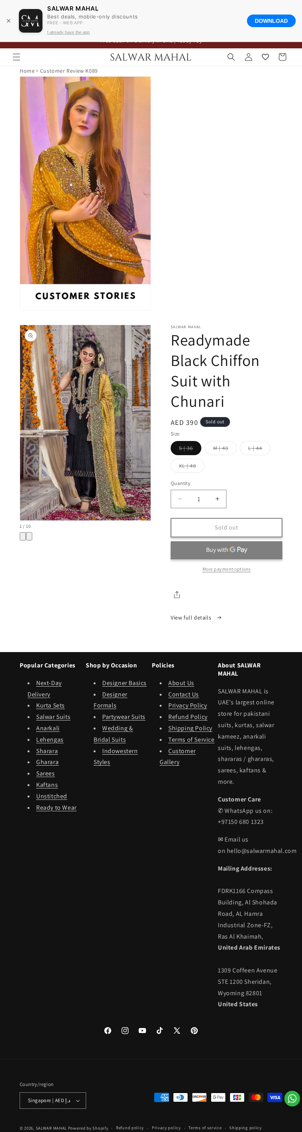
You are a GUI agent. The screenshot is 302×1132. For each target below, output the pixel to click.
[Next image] (29, 536)
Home (27, 70)
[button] (16, 57)
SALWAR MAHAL (51, 1128)
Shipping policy (245, 1127)
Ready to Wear (56, 807)
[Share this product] (177, 594)
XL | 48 (191, 467)
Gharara (47, 762)
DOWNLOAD (271, 21)
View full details (192, 617)
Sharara (47, 751)
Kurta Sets (50, 705)
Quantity (180, 483)
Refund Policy (188, 717)
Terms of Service (191, 739)
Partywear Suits (123, 717)
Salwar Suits (53, 717)
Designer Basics (124, 683)
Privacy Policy (187, 705)
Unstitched (51, 796)
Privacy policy (166, 1127)
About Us (181, 683)
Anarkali (48, 728)
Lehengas (50, 739)
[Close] (8, 20)
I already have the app (68, 32)
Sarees (45, 773)
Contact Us (183, 694)
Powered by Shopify (88, 1128)
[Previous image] (23, 536)
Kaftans (47, 785)
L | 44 (259, 449)
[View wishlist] (265, 57)
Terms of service (204, 1127)
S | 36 (190, 449)
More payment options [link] (227, 569)
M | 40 (225, 449)
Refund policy (130, 1127)
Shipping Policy (190, 728)
